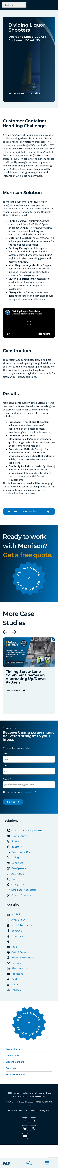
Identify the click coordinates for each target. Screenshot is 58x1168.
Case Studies (13, 1055)
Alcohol (15, 914)
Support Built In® (15, 1074)
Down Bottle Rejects (22, 852)
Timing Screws (19, 836)
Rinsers (15, 841)
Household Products (23, 957)
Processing (17, 973)
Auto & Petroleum (21, 925)
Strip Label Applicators (23, 890)
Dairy (14, 941)
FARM (47, 1111)
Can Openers (18, 868)
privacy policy (27, 792)
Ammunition (18, 920)
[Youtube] (25, 1136)
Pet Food (16, 963)
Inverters (16, 846)
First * (7, 753)
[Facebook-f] (25, 1120)
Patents (42, 1096)
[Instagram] (25, 1128)
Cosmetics (16, 936)
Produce (16, 979)
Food (14, 947)
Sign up (11, 802)
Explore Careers (15, 1062)
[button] (5, 632)
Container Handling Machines (27, 830)
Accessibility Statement (29, 1096)
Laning (15, 857)
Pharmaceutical (20, 968)
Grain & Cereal (19, 952)
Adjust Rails (17, 873)
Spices (14, 984)
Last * (6, 765)
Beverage (16, 930)
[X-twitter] (33, 1128)
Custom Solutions (21, 895)
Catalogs (11, 1068)
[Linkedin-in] (33, 1120)
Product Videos (14, 1049)
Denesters (17, 863)
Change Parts (18, 884)
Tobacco (16, 990)
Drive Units (17, 879)
